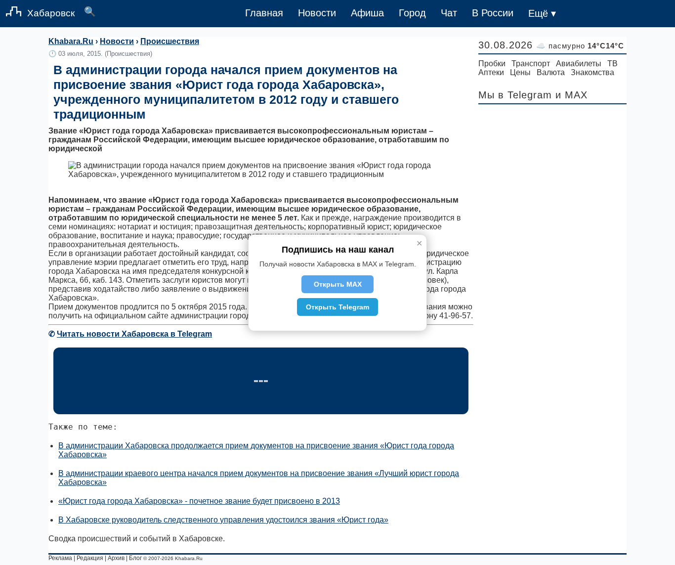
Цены (520, 72)
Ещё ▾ (542, 13)
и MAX (571, 94)
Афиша (367, 12)
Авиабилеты (578, 63)
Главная (264, 12)
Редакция (90, 558)
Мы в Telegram (515, 94)
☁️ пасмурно (580, 46)
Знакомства (592, 72)
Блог (135, 558)
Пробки (492, 63)
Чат (449, 12)
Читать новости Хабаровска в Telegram (134, 334)
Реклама (60, 558)
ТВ (612, 63)
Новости (317, 12)
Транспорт (530, 63)
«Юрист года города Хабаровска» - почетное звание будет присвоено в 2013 (199, 501)
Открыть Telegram (337, 307)
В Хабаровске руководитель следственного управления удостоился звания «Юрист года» (223, 520)
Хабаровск (51, 13)
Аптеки (491, 72)
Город (412, 12)
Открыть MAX (338, 284)
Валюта (551, 72)
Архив (116, 558)
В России (492, 12)
